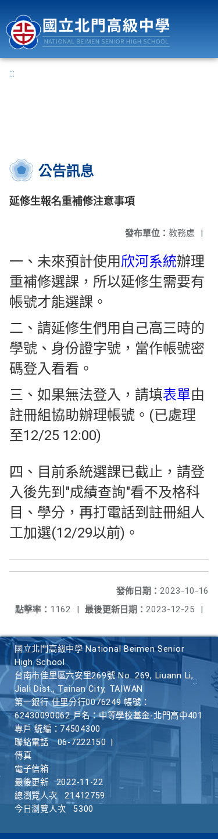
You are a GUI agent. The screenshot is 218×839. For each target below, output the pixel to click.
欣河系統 (149, 261)
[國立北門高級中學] (88, 32)
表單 (177, 395)
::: (12, 73)
